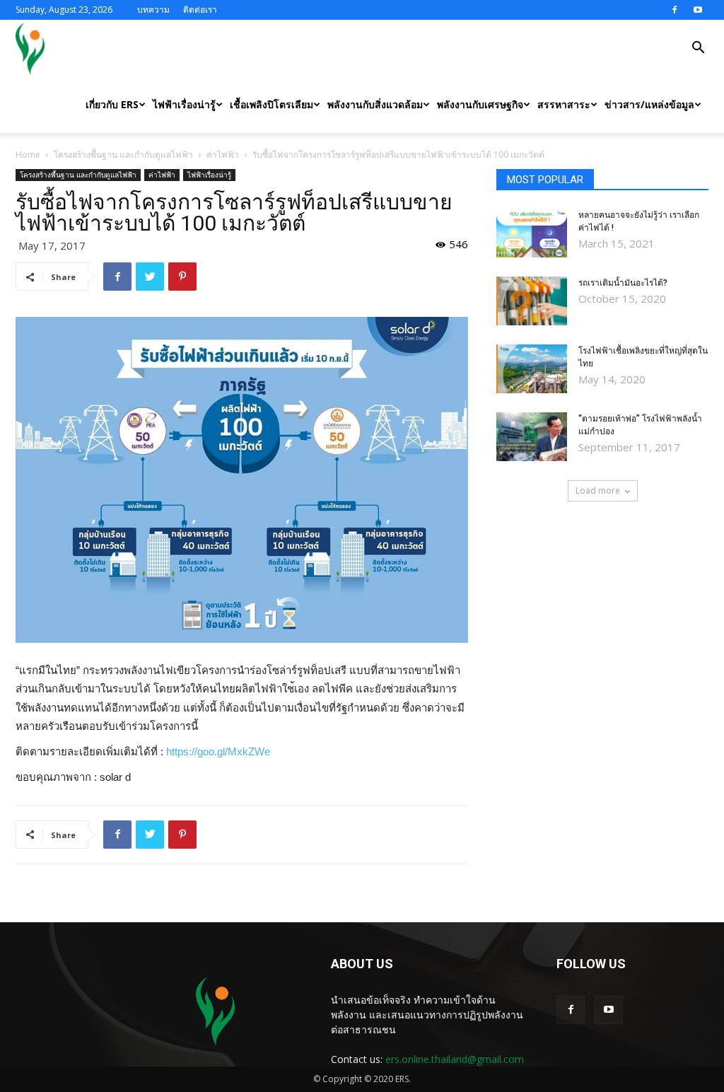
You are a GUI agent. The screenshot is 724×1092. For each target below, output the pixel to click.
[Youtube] (697, 10)
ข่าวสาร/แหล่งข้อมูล (649, 104)
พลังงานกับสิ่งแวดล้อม (375, 104)
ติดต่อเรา (200, 10)
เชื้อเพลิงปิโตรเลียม (271, 104)
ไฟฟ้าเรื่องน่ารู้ (184, 104)
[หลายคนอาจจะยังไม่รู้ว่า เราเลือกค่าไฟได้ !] (531, 233)
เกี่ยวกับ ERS (112, 104)
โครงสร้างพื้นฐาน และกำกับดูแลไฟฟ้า (123, 155)
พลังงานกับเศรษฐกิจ (480, 104)
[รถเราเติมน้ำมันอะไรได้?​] (531, 301)
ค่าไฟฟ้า (222, 155)
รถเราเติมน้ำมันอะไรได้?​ (622, 283)
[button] (697, 49)
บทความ (153, 10)
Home (28, 155)
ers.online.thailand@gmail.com (454, 1059)
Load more (598, 490)
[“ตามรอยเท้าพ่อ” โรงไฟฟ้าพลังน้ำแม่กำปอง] (531, 436)
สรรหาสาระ (563, 104)
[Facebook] (674, 10)
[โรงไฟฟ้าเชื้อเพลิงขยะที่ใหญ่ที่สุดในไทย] (531, 368)
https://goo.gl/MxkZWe (218, 751)
